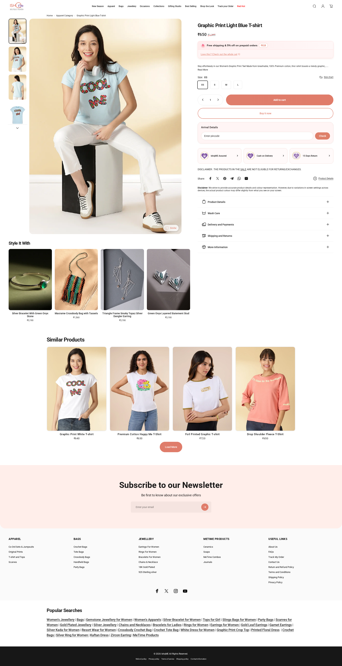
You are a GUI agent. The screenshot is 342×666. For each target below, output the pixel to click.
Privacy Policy (275, 582)
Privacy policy (154, 659)
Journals (207, 562)
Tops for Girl (211, 620)
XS (202, 84)
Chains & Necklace (148, 562)
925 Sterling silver (148, 572)
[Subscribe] (204, 507)
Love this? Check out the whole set (219, 54)
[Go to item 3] (17, 87)
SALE (243, 169)
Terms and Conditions (279, 572)
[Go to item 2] (17, 59)
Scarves (13, 562)
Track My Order (276, 557)
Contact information (198, 659)
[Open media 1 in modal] (105, 126)
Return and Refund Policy (281, 567)
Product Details (325, 178)
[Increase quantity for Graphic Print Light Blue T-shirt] (219, 100)
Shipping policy (182, 659)
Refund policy (141, 659)
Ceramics (208, 546)
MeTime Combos (212, 557)
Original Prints (16, 551)
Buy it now (265, 113)
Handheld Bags (81, 562)
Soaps (206, 551)
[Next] (172, 135)
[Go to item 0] (17, 31)
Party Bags (79, 567)
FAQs (271, 551)
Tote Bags (79, 551)
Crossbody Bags (82, 557)
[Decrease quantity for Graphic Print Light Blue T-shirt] (202, 100)
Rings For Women (148, 551)
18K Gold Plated (147, 567)
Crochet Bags (80, 546)
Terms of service (167, 659)
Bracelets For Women (149, 557)
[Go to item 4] (17, 115)
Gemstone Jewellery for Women (109, 620)
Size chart (328, 77)
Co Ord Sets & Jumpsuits (21, 546)
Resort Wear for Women (99, 630)
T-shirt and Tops (17, 557)
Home (50, 15)
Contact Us (274, 562)
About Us (273, 546)
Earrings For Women (149, 546)
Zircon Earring (121, 635)
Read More (203, 69)
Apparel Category (64, 15)
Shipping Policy (276, 577)
